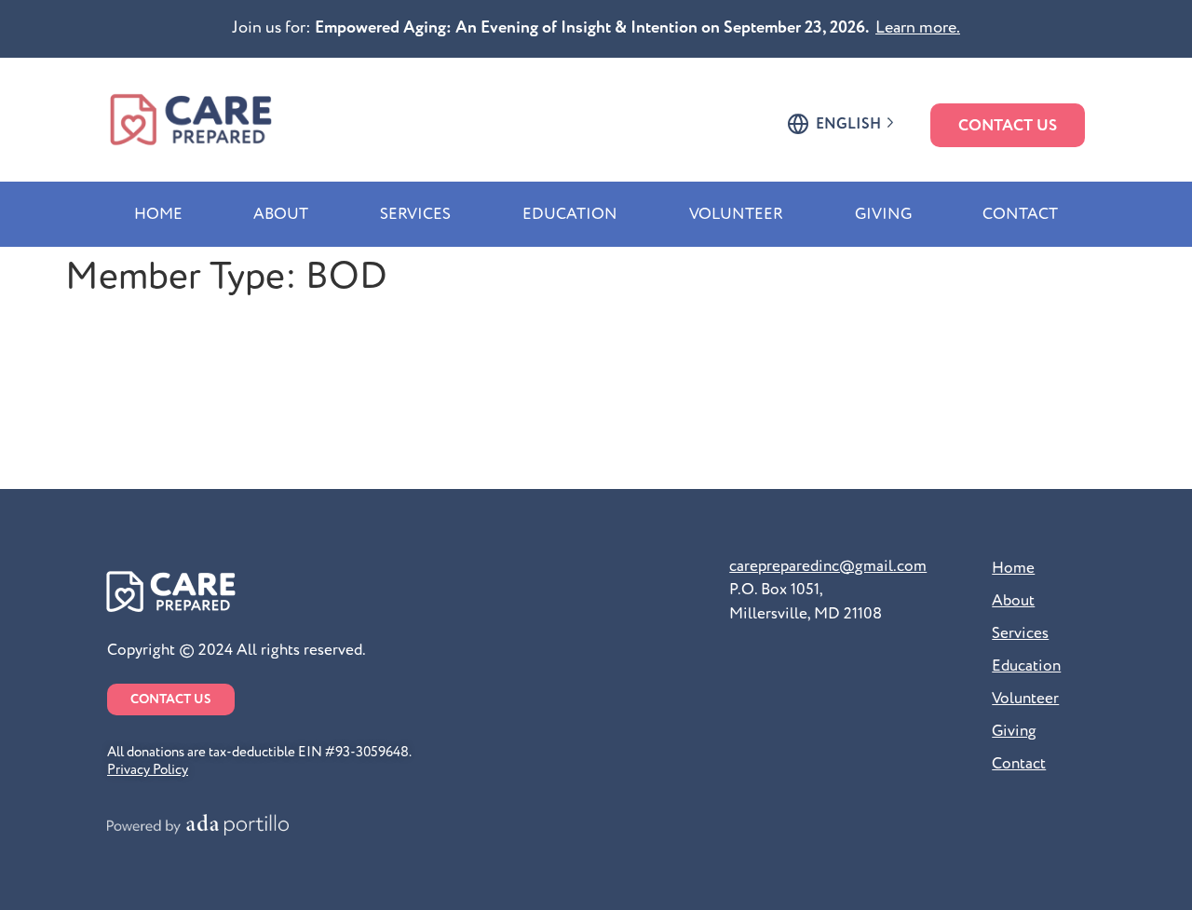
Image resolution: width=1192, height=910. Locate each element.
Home (158, 214)
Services (415, 214)
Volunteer (736, 214)
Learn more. (917, 27)
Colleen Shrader (168, 331)
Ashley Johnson (165, 382)
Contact (1020, 214)
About (280, 214)
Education (569, 214)
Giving (883, 214)
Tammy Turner (155, 433)
